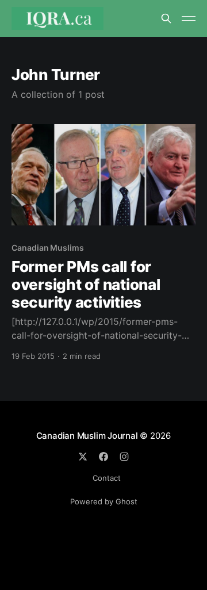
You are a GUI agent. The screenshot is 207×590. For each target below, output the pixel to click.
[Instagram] (124, 456)
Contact (107, 477)
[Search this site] (166, 18)
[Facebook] (103, 456)
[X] (82, 456)
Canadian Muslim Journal (88, 435)
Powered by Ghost (103, 501)
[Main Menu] (188, 18)
